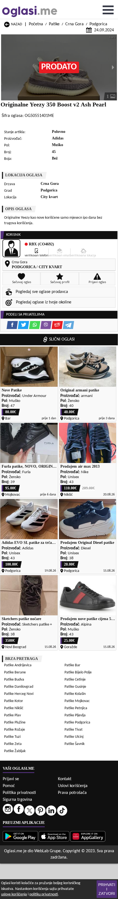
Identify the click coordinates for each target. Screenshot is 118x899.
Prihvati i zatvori (106, 889)
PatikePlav (12, 715)
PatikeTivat (73, 730)
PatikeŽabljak (15, 751)
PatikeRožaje (14, 730)
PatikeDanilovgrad (18, 687)
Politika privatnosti (19, 793)
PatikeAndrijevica (18, 665)
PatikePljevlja (75, 715)
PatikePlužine (15, 722)
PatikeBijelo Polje (78, 672)
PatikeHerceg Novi (18, 694)
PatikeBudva (14, 680)
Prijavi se (11, 779)
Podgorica (98, 24)
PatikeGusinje (75, 687)
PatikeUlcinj (73, 737)
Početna (36, 24)
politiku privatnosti (43, 894)
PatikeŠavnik (74, 744)
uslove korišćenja (14, 894)
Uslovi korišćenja (73, 786)
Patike (54, 24)
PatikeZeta (13, 744)
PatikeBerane (15, 672)
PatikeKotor (13, 701)
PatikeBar (72, 665)
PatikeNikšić (13, 708)
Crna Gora (74, 24)
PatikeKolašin (75, 694)
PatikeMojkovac (77, 701)
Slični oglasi (62, 339)
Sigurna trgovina (17, 799)
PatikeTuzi (12, 737)
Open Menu (108, 10)
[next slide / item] (113, 67)
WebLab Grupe (47, 851)
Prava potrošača (72, 793)
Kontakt (64, 779)
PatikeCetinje (75, 680)
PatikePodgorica (77, 722)
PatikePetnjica (75, 708)
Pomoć (9, 786)
